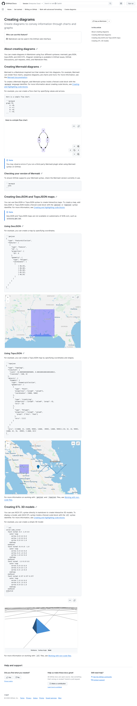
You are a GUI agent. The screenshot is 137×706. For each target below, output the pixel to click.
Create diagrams (70, 9)
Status (35, 698)
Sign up (130, 3)
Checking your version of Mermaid (22, 173)
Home (9, 9)
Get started (18, 9)
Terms (22, 698)
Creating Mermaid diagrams (21, 66)
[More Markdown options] (109, 21)
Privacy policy (8, 681)
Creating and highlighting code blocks (49, 207)
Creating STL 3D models (19, 506)
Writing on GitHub (31, 9)
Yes (9, 677)
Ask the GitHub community (102, 677)
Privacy (28, 698)
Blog (59, 698)
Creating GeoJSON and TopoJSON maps (29, 196)
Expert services (51, 698)
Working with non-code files (59, 656)
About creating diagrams (19, 48)
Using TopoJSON (13, 353)
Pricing (41, 698)
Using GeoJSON (12, 226)
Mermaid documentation (17, 77)
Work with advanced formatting (51, 9)
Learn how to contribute (55, 687)
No (18, 677)
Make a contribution (59, 683)
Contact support (99, 680)
